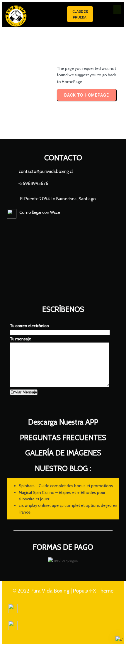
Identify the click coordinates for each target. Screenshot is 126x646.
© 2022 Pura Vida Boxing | (43, 591)
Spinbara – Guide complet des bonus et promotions (66, 485)
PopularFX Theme (93, 591)
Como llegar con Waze (39, 212)
